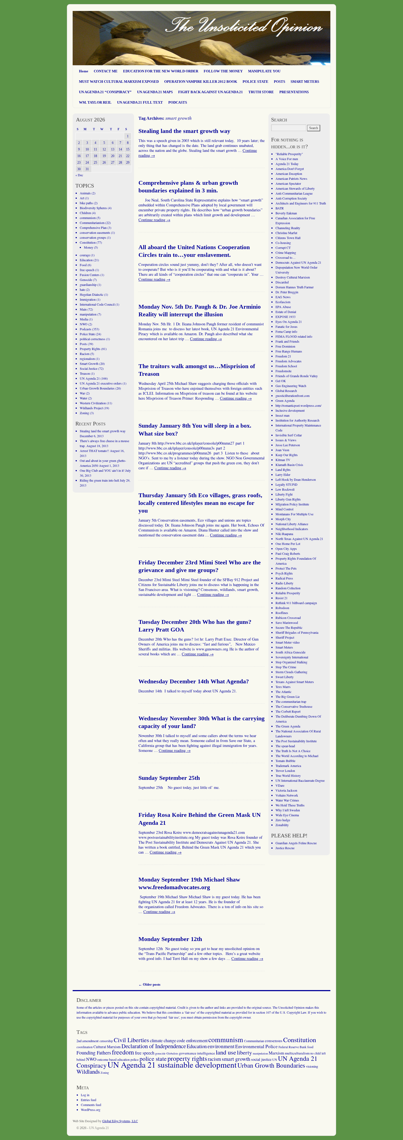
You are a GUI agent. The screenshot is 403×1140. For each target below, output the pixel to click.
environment (221, 1046)
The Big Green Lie (288, 696)
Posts (83, 344)
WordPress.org (90, 1109)
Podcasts (85, 329)
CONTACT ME (106, 71)
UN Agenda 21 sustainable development (172, 1064)
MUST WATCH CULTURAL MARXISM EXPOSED (119, 81)
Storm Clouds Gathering (291, 672)
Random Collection (288, 588)
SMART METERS (305, 81)
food (310, 1047)
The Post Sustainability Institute (296, 741)
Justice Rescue (285, 848)
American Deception (289, 173)
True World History (288, 775)
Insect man (283, 415)
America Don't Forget (290, 168)
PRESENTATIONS (294, 92)
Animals (85, 193)
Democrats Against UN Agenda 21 (298, 262)
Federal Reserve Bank (292, 1047)
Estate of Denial (286, 311)
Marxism (276, 1053)
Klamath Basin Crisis (289, 464)
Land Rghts (283, 469)
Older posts (149, 984)
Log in (85, 1095)
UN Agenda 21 (90, 378)
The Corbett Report (288, 711)
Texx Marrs (283, 686)
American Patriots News (291, 178)
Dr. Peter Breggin (287, 292)
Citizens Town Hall (288, 237)
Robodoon (282, 607)
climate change (163, 1040)
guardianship (88, 284)
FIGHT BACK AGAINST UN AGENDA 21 (210, 92)
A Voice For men (287, 159)
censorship (106, 1041)
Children (85, 213)
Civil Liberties (131, 1040)
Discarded (282, 282)
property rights (187, 1058)
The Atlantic (283, 691)
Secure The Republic (289, 627)
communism (88, 217)
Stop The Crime (286, 667)
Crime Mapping (286, 252)
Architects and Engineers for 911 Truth (301, 203)
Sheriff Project (285, 637)
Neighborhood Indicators (292, 529)
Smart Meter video (288, 642)
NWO (83, 324)
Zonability (282, 825)
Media (84, 319)
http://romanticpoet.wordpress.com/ (298, 405)
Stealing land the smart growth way (184, 131)
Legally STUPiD (286, 484)
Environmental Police (256, 1046)
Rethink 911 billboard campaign (296, 603)
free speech (87, 270)
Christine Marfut (286, 233)
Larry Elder (283, 474)
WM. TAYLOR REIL (95, 102)
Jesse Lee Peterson (288, 445)
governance (187, 1053)
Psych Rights (284, 573)
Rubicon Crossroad (288, 617)
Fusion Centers (90, 274)
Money (88, 247)
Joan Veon (282, 450)
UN (274, 1059)
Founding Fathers (93, 1052)
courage (85, 255)
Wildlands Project (91, 408)
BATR (280, 208)
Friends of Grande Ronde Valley (297, 376)
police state (153, 1058)
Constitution (88, 242)
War (82, 393)
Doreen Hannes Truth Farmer (295, 287)
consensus (273, 1040)
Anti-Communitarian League (294, 193)
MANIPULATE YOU (264, 71)
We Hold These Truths (290, 805)
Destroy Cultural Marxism (293, 277)
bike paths (86, 203)
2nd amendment (87, 1040)
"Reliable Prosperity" (289, 154)
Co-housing (283, 242)
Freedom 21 (283, 356)
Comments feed (91, 1104)
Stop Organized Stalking (291, 662)
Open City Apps (286, 548)
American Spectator (288, 183)
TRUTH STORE (261, 92)
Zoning (84, 413)
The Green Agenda (288, 726)
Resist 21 (282, 598)
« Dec (79, 175)
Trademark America (288, 765)
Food (83, 265)
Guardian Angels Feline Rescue (296, 843)
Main (83, 309)
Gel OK (281, 381)
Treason (85, 373)
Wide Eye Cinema (287, 815)
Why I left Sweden (288, 810)
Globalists (172, 1053)
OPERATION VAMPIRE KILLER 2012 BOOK (200, 81)
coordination (84, 1047)
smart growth (236, 1058)
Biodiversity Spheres (93, 208)
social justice (261, 1059)
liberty (244, 1052)
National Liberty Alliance (292, 524)
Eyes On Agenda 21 (289, 321)
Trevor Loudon (285, 770)
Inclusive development (290, 410)
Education (86, 260)
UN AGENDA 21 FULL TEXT (140, 102)
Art (82, 198)
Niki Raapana (284, 533)
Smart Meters (284, 647)
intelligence (206, 1053)
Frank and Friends (287, 341)
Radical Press (284, 578)
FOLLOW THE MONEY (223, 71)
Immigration (88, 299)
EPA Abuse (283, 307)
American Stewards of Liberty (295, 188)
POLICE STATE (255, 81)
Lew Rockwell (285, 489)
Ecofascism (283, 302)
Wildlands (88, 1071)
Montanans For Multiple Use (294, 514)
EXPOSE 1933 (286, 316)
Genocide (86, 279)
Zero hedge (283, 820)
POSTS (279, 81)
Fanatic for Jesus (286, 326)
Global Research (286, 390)
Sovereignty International (292, 657)
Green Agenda (285, 400)
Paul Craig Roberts (288, 553)
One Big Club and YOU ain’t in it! (102, 470)
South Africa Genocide (290, 652)
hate (82, 289)
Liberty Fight (284, 494)
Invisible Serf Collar (289, 435)
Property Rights (90, 348)
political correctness (92, 339)
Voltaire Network (287, 795)
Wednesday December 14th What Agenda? (193, 681)
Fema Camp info (286, 331)
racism (214, 1059)
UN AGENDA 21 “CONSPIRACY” (105, 92)
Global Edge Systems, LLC (120, 1121)
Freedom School (286, 366)
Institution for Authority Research (297, 420)
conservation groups (93, 237)
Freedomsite (283, 371)
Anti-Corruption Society (291, 198)
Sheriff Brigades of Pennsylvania (297, 632)
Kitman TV (283, 459)
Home (83, 71)
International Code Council (97, 304)
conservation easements (95, 232)
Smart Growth (89, 363)
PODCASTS (177, 102)
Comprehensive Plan (93, 227)
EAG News (283, 297)
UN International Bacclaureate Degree (300, 780)
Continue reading (154, 219)
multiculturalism (297, 1053)
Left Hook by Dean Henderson (296, 479)
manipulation (88, 314)
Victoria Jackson (286, 790)
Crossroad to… (286, 257)
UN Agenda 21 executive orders (101, 383)
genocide (160, 1053)
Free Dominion (285, 346)
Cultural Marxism (107, 1046)
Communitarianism (92, 222)
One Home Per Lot (288, 543)
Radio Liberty (284, 583)
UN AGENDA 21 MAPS (155, 92)
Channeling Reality (288, 228)
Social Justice (88, 368)
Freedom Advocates (289, 361)
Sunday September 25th (169, 778)
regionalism (87, 358)
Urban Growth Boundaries (97, 388)
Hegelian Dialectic (91, 294)
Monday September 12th (170, 939)
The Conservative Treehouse (294, 706)
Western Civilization (93, 403)
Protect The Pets (286, 568)
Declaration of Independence (153, 1046)
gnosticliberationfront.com (293, 395)
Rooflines (282, 612)
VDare (280, 785)
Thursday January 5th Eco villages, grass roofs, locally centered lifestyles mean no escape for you (200, 503)
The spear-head (285, 746)
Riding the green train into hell (99, 480)
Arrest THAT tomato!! (94, 450)
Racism (84, 353)
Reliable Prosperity (288, 593)
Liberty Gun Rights (288, 499)
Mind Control (284, 509)
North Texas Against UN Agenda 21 (299, 538)
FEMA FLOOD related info (294, 336)
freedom (123, 1052)
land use (226, 1052)
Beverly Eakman (286, 213)
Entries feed (88, 1100)
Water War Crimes (287, 800)
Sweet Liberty (285, 677)
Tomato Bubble (285, 760)
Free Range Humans (289, 351)
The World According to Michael (297, 756)
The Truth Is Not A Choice (293, 751)
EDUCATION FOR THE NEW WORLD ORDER (160, 71)
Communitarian (254, 1041)
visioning (312, 1066)
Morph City (283, 519)
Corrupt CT (283, 247)
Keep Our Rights (287, 455)
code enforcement (192, 1040)
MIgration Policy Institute (292, 504)
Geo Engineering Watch (291, 385)
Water (83, 398)
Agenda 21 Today (287, 163)
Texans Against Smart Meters (295, 682)
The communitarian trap (291, 701)
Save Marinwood (287, 622)
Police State (87, 334)
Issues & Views (286, 440)
